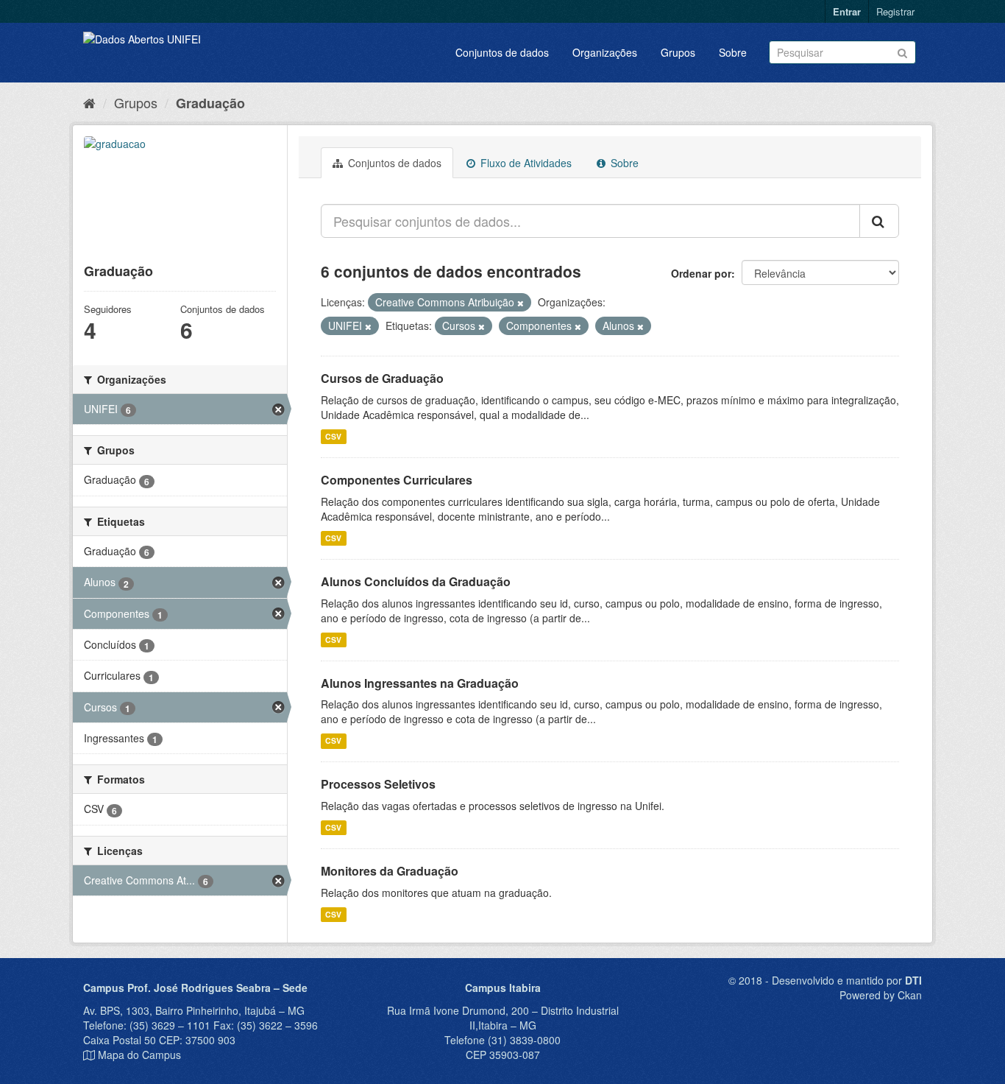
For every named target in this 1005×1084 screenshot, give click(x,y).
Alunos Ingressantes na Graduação (420, 683)
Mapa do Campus (139, 1054)
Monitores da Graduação (389, 870)
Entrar (847, 11)
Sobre (733, 52)
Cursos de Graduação (382, 378)
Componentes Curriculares (396, 479)
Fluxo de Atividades (524, 162)
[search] (879, 221)
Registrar (895, 11)
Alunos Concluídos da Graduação (416, 581)
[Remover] (520, 303)
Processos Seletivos (378, 783)
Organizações (604, 52)
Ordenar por (701, 273)
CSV (333, 436)
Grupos (678, 52)
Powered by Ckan (880, 995)
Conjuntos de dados (502, 52)
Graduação (210, 103)
